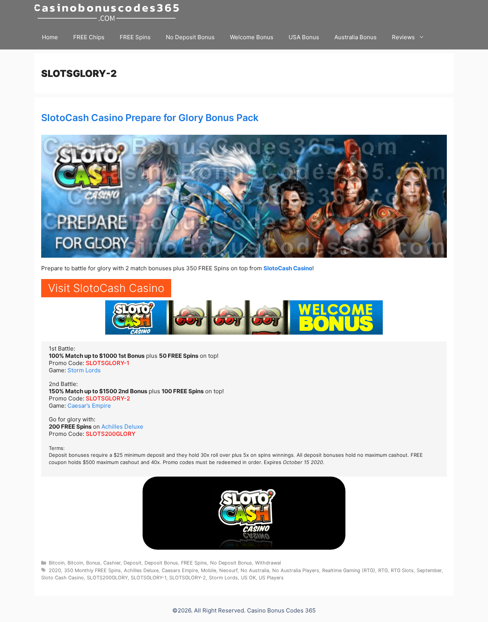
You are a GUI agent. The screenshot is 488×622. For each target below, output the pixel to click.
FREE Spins (135, 37)
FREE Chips (88, 37)
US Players (271, 578)
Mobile (208, 570)
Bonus (93, 563)
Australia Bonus (355, 37)
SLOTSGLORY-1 (107, 363)
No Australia (255, 570)
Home (50, 37)
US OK (248, 578)
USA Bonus (304, 37)
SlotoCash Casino (287, 268)
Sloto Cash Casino (62, 578)
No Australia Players (295, 570)
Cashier (111, 563)
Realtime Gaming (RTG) (348, 570)
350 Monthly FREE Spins (92, 570)
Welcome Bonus (251, 37)
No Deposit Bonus (190, 37)
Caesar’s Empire (89, 405)
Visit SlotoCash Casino (106, 288)
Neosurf (228, 570)
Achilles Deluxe (122, 426)
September (429, 570)
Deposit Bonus (161, 563)
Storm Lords (84, 370)
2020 (55, 570)
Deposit (132, 563)
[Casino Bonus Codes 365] (108, 12)
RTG (383, 570)
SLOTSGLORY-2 (108, 398)
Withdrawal (268, 563)
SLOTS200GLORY (110, 433)
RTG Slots (402, 570)
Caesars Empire (180, 570)
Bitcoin (56, 563)
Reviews (403, 37)
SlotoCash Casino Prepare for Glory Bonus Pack (149, 117)
